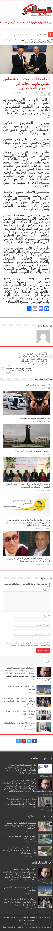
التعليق (46, 590)
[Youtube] (23, 741)
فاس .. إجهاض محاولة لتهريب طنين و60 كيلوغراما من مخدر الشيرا (19, 369)
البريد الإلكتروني (42, 625)
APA (33, 917)
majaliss (43, 93)
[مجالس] (26, 9)
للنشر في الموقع (44, 927)
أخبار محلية (37, 40)
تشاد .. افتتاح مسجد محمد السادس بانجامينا (30, 35)
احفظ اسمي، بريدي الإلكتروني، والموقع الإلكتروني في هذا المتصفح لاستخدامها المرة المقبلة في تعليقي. (28, 644)
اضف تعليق (43, 95)
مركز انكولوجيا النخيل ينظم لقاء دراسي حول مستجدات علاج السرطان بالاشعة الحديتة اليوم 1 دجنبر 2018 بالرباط (21, 802)
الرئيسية (47, 40)
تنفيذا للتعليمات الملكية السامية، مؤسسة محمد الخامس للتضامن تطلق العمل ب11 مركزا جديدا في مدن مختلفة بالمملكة (28, 523)
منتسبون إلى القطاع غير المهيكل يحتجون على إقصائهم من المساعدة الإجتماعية (20, 825)
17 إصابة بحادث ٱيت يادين (37, 384)
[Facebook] (34, 741)
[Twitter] (29, 741)
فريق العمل (7, 927)
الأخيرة (47, 662)
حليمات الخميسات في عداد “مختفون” (32, 451)
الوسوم (46, 679)
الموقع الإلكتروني (43, 634)
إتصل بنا (32, 927)
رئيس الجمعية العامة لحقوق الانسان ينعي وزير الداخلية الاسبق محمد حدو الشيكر (28, 559)
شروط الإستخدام (20, 927)
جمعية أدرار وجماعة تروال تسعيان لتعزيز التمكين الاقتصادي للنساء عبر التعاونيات (27, 485)
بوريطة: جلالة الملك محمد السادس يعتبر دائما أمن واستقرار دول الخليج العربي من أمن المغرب (19, 701)
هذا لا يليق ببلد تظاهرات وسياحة (35, 418)
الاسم (47, 616)
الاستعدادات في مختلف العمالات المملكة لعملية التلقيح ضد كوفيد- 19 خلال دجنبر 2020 (19, 850)
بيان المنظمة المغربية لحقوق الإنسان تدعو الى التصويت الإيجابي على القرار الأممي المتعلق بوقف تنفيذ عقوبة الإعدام (20, 769)
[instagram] (18, 741)
